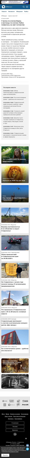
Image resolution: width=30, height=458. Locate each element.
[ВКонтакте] (4, 438)
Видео (7, 414)
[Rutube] (22, 438)
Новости (4, 11)
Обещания (19, 11)
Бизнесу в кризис (15, 414)
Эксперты (11, 418)
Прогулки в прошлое (19, 416)
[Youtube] (18, 438)
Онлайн (27, 6)
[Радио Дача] (4, 405)
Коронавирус (18, 418)
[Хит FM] (18, 405)
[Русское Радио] (11, 401)
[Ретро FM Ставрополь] (18, 401)
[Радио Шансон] (25, 401)
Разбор (26, 11)
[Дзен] (26, 438)
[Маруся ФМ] (25, 405)
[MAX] (15, 438)
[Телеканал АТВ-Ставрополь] (4, 401)
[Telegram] (7, 438)
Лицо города (8, 416)
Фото (3, 414)
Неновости (11, 11)
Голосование (24, 414)
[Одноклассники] (11, 438)
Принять (5, 455)
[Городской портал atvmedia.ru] (11, 405)
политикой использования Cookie (10, 451)
